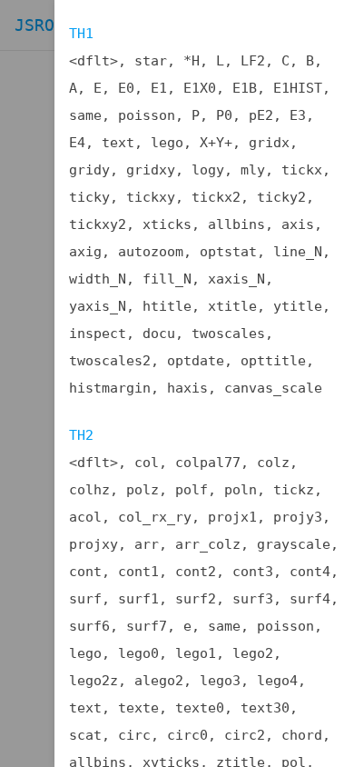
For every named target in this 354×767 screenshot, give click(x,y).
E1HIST (297, 88)
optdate (195, 361)
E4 (77, 142)
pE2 (261, 115)
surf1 (138, 599)
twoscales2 (110, 361)
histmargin (110, 388)
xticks (167, 224)
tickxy (150, 197)
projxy (93, 544)
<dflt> (93, 61)
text (118, 142)
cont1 (138, 571)
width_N (97, 279)
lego (167, 142)
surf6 (89, 626)
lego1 (195, 653)
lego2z (93, 680)
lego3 (220, 680)
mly (253, 170)
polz (142, 490)
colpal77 (208, 462)
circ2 (244, 735)
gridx (269, 142)
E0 (126, 88)
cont (85, 571)
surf (85, 599)
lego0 (138, 653)
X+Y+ (216, 142)
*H (191, 61)
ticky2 (281, 197)
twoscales (228, 333)
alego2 (158, 680)
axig (85, 252)
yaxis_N (97, 306)
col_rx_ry (155, 517)
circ (134, 735)
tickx (301, 170)
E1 (159, 88)
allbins (236, 224)
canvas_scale (273, 388)
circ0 (187, 735)
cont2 (195, 571)
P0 (224, 115)
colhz (89, 490)
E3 (298, 115)
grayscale (293, 544)
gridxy (150, 170)
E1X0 (199, 88)
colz (273, 462)
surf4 (310, 599)
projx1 (232, 517)
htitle (167, 306)
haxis (187, 388)
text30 (265, 708)
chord (301, 735)
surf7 (146, 626)
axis (297, 224)
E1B (244, 88)
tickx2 (216, 197)
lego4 (277, 680)
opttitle (273, 361)
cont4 (310, 571)
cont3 (252, 571)
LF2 (253, 61)
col (146, 462)
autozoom (150, 252)
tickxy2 (97, 224)
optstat (228, 252)
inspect (97, 333)
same (85, 115)
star (150, 61)
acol (85, 517)
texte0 (199, 708)
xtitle (232, 306)
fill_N (167, 279)
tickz (293, 490)
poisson (146, 115)
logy (208, 170)
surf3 (252, 599)
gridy (89, 170)
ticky (89, 197)
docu (159, 333)
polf (191, 490)
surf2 (195, 599)
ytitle (297, 306)
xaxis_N (236, 279)
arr (146, 544)
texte (138, 708)
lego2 (252, 653)
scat (85, 735)
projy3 (297, 517)
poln (240, 490)
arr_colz (208, 544)
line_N (297, 252)
